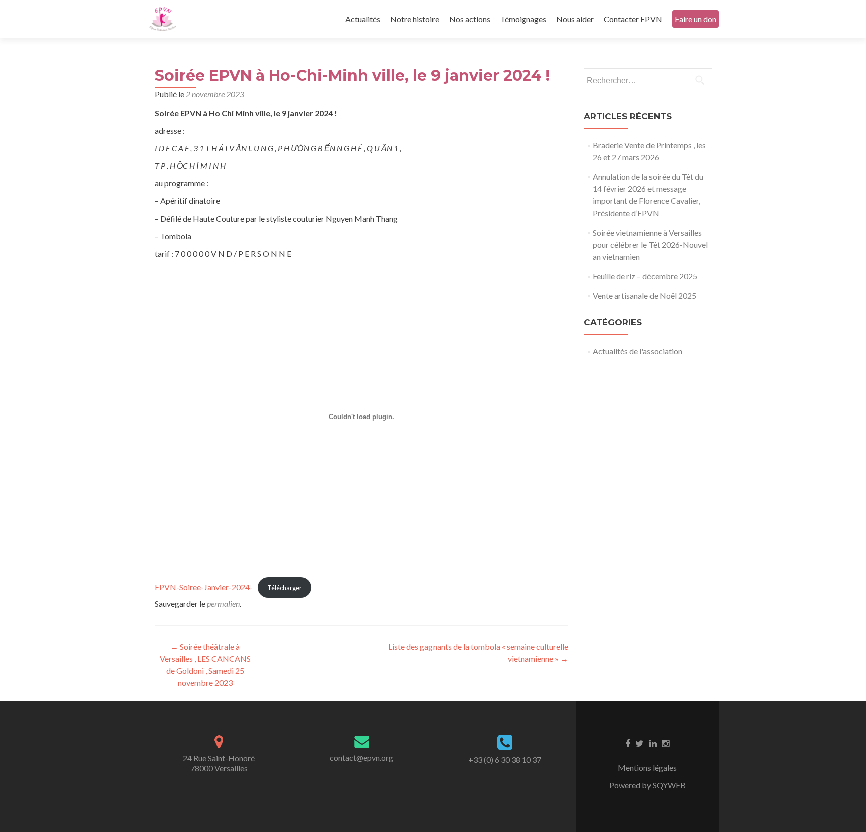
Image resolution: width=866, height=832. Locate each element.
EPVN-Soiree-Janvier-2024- (204, 587)
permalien (223, 603)
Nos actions (469, 19)
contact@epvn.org (361, 757)
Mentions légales (647, 767)
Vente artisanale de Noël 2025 (644, 295)
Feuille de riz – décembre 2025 (645, 276)
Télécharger (284, 588)
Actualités (362, 19)
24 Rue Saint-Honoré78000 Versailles (219, 763)
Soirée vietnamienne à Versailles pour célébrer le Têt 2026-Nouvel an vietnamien (650, 244)
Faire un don (695, 19)
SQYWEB (669, 785)
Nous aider (575, 19)
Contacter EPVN (633, 19)
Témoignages (523, 19)
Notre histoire (414, 19)
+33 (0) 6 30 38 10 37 (504, 759)
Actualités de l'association (637, 351)
